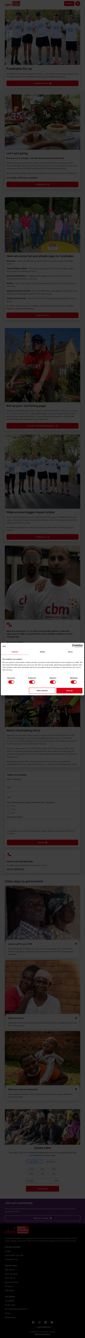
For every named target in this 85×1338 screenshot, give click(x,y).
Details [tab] (42, 652)
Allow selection (42, 690)
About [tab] (70, 652)
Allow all (69, 690)
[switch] (32, 682)
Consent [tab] (15, 652)
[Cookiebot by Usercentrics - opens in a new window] (73, 645)
